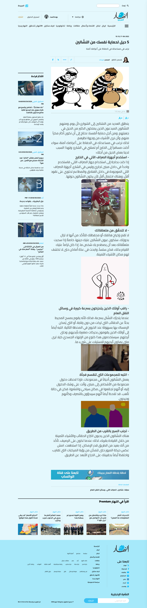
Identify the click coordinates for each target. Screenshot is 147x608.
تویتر (125, 565)
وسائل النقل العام (97, 489)
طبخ (65, 571)
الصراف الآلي (111, 489)
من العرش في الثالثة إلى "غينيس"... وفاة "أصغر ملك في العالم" (31, 249)
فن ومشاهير (83, 571)
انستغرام (123, 576)
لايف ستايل (49, 26)
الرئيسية (112, 26)
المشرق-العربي (38, 101)
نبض (124, 579)
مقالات (76, 26)
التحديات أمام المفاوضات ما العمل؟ (120, 516)
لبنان (98, 26)
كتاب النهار (125, 511)
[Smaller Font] (126, 118)
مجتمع (78, 553)
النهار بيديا (22, 26)
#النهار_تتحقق (35, 26)
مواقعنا (78, 17)
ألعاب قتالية (47, 564)
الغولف (39, 564)
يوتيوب (123, 572)
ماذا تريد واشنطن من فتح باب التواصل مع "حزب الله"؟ (97, 518)
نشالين (120, 489)
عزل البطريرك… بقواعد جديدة (32, 201)
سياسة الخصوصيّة (94, 582)
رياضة (69, 26)
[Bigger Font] (120, 118)
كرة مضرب (68, 564)
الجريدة (21, 5)
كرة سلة (76, 564)
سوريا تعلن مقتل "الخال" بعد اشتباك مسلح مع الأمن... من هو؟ (32, 160)
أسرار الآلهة (70, 553)
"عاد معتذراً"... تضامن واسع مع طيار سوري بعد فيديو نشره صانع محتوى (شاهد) (31, 110)
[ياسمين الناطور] (126, 60)
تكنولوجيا (60, 26)
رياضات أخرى (30, 564)
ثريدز (124, 583)
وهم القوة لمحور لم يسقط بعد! (75, 516)
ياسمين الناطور (117, 59)
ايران (104, 26)
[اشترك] (90, 474)
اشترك (20, 17)
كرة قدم (84, 564)
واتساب (124, 586)
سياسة (85, 553)
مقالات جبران (65, 560)
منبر (73, 560)
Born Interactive (23, 602)
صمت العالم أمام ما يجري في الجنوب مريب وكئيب (51, 518)
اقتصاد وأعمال (88, 26)
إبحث (124, 5)
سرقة (126, 489)
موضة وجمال (73, 571)
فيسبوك (124, 569)
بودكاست (54, 17)
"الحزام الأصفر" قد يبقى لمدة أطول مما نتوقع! (28, 516)
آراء (42, 197)
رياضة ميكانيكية (58, 564)
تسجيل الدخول (33, 17)
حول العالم (48, 571)
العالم (41, 243)
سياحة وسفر (57, 571)
